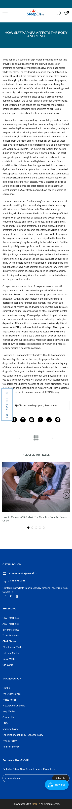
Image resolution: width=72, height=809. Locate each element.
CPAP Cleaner (9, 641)
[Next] (66, 495)
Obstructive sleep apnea (30, 405)
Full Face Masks (11, 653)
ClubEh (6, 688)
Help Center (9, 711)
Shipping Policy (10, 729)
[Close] (7, 392)
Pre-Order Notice (11, 693)
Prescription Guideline (14, 705)
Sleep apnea (9, 59)
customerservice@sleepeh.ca (22, 573)
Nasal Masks (9, 659)
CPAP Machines (11, 617)
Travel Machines (11, 635)
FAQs (5, 723)
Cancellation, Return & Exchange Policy (23, 734)
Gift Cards (8, 664)
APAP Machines (11, 623)
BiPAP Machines (11, 629)
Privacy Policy (10, 740)
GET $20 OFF (7, 407)
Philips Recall (9, 699)
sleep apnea (11, 173)
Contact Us (8, 717)
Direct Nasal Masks (12, 647)
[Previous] (6, 495)
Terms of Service (11, 746)
